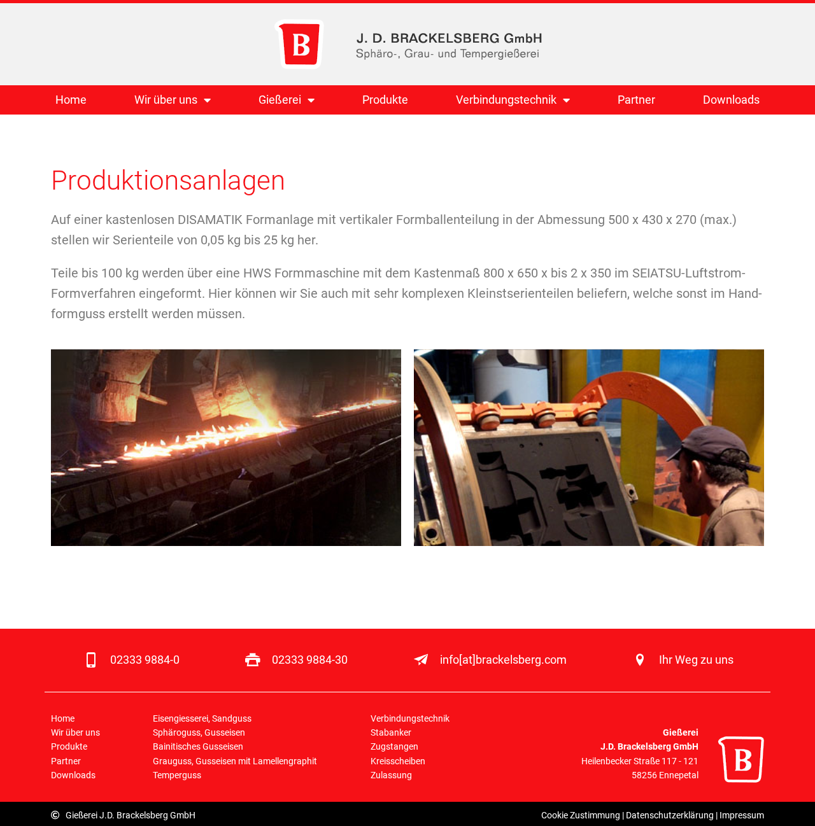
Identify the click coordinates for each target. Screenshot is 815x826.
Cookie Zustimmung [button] (580, 815)
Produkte (385, 99)
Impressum (741, 815)
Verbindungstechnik (506, 99)
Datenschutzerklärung (670, 815)
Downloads (731, 99)
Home (71, 99)
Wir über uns (165, 99)
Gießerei (280, 99)
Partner (636, 99)
